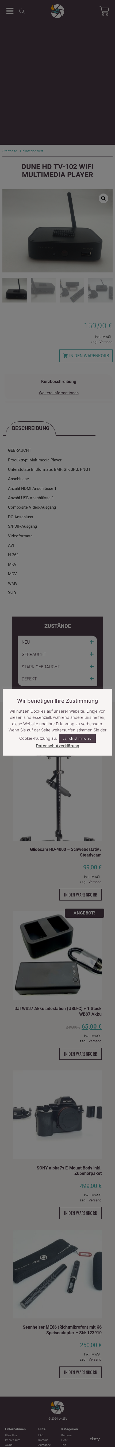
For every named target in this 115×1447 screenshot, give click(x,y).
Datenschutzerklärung (57, 745)
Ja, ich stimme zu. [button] (78, 738)
